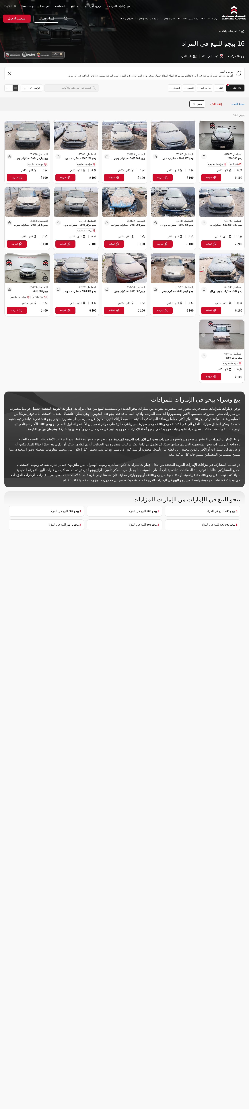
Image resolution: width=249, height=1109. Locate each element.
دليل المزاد (186, 56)
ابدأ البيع (75, 6)
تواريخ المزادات (93, 6)
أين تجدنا (44, 6)
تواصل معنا (28, 6)
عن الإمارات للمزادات (119, 6)
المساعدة (60, 6)
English (8, 6)
